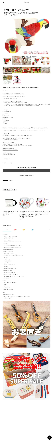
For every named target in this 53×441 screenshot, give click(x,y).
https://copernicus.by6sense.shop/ (10, 150)
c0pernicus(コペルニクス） (9, 294)
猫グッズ (6, 257)
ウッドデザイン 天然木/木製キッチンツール (13, 247)
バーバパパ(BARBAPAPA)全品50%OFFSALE (13, 255)
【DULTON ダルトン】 (9, 249)
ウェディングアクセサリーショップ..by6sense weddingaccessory (17, 296)
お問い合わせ (6, 286)
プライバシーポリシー (8, 287)
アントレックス (7, 259)
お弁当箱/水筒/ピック (8, 238)
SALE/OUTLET (7, 278)
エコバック (6, 243)
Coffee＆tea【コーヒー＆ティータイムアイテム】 (14, 276)
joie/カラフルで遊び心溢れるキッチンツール (13, 245)
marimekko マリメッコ (9, 253)
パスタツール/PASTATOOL (10, 264)
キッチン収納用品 (7, 260)
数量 (3, 162)
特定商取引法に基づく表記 (9, 289)
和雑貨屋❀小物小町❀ (8, 298)
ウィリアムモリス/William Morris (11, 274)
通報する (10, 180)
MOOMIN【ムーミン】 (9, 251)
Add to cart (26, 170)
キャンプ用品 (6, 262)
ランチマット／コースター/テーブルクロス (12, 241)
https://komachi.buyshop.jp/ (9, 154)
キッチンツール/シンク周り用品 (10, 236)
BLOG (5, 284)
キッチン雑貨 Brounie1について (10, 282)
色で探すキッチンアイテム (9, 272)
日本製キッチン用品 (8, 270)
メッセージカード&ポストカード (10, 268)
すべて (7, 229)
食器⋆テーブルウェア (8, 239)
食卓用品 (6, 266)
